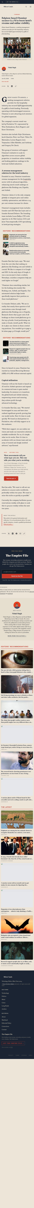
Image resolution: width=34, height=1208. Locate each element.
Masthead (5, 1020)
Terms (17, 1055)
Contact (4, 1029)
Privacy (10, 1055)
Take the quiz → (11, 478)
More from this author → (17, 636)
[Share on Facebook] (16, 533)
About (4, 1017)
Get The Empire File (12, 1)
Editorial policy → (8, 524)
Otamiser (22, 97)
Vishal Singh (12, 68)
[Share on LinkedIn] (11, 86)
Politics (4, 996)
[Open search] (26, 6)
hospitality (27, 179)
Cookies (24, 1055)
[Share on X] (8, 86)
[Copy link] (15, 86)
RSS (12, 1047)
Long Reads (5, 1006)
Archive (4, 1009)
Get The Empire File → (13, 1043)
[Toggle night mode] (2, 2)
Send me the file (17, 576)
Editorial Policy (6, 1023)
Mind (3, 999)
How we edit (5, 81)
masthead (10, 593)
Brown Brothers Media (8, 984)
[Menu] (30, 6)
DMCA (30, 1055)
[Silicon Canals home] (8, 6)
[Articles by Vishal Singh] (4, 69)
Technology (5, 993)
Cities (3, 1003)
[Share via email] (20, 533)
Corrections (5, 1026)
